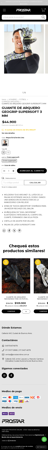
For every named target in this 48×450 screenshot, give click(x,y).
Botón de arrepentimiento (12, 437)
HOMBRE (13, 99)
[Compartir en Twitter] (15, 231)
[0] (43, 11)
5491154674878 (11, 346)
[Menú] (4, 10)
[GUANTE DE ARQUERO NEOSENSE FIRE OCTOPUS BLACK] (26, 311)
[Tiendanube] (9, 441)
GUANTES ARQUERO (10, 102)
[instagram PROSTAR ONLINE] (4, 375)
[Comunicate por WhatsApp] (44, 439)
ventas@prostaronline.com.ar (17, 354)
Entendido (41, 447)
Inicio (4, 99)
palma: (10, 157)
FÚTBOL (22, 99)
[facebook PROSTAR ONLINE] (11, 375)
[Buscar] (43, 17)
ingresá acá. (39, 435)
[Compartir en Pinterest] (19, 231)
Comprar (11, 311)
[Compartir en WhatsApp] (4, 231)
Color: (13, 137)
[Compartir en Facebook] (9, 231)
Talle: (4, 149)
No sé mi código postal (9, 187)
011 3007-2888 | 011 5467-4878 (18, 350)
